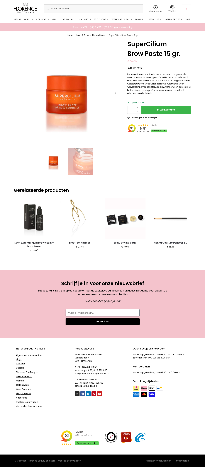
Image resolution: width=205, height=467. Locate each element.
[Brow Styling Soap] (125, 218)
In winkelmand (166, 109)
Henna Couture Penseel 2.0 (170, 242)
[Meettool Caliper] (79, 218)
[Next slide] (115, 93)
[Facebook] (82, 393)
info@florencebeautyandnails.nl (91, 373)
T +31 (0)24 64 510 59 (86, 367)
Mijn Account (156, 11)
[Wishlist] (50, 202)
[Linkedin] (88, 393)
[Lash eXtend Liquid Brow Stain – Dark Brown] (34, 218)
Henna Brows (98, 35)
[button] (186, 9)
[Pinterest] (93, 393)
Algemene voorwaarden (29, 355)
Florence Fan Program (27, 372)
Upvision (76, 460)
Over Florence (23, 389)
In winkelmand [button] (34, 256)
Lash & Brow (82, 35)
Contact (20, 363)
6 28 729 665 (100, 370)
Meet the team (24, 376)
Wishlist (172, 11)
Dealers (20, 367)
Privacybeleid (182, 460)
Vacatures (21, 397)
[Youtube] (99, 393)
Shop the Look (23, 393)
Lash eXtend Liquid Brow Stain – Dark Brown (34, 244)
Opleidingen (22, 384)
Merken (20, 380)
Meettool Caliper (79, 242)
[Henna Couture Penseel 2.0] (170, 218)
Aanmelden (102, 321)
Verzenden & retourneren (29, 406)
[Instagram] (77, 393)
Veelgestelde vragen (27, 402)
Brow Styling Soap (125, 242)
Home (70, 35)
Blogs (19, 359)
